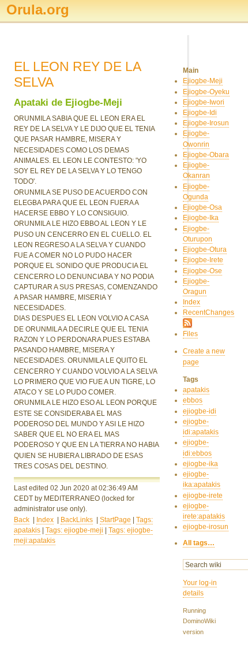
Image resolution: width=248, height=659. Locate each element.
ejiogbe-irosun (205, 527)
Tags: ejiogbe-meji (74, 530)
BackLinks (77, 520)
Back (21, 520)
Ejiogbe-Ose (202, 271)
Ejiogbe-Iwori (203, 102)
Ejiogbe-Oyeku (206, 92)
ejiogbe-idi (199, 411)
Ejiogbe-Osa (202, 207)
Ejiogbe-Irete (203, 260)
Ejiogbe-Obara (206, 155)
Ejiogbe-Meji (203, 81)
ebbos (192, 400)
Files (190, 334)
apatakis (196, 390)
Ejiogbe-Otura (205, 249)
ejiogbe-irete (203, 496)
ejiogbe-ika (200, 464)
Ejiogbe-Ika (201, 218)
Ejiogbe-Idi (200, 113)
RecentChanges (208, 312)
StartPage (115, 520)
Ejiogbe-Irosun (206, 123)
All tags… (199, 543)
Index (45, 520)
